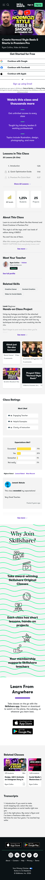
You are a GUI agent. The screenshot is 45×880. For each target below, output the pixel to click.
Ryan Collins (18, 263)
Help (22, 861)
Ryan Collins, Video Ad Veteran (15, 47)
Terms (37, 861)
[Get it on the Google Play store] (22, 731)
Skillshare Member (19, 517)
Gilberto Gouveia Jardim (32, 385)
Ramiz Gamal (8, 355)
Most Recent (30, 473)
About (8, 861)
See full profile (9, 273)
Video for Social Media (13, 294)
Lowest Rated (19, 473)
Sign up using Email (22, 84)
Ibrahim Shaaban (10, 382)
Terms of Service (28, 88)
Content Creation (28, 289)
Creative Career (11, 289)
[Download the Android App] (32, 844)
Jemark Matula (18, 483)
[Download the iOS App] (13, 844)
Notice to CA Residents (22, 871)
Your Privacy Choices (21, 868)
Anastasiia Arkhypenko (31, 359)
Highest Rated (8, 473)
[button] (3, 4)
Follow (24, 262)
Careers (16, 861)
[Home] (21, 5)
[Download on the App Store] (22, 723)
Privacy (29, 861)
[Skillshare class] (15, 764)
